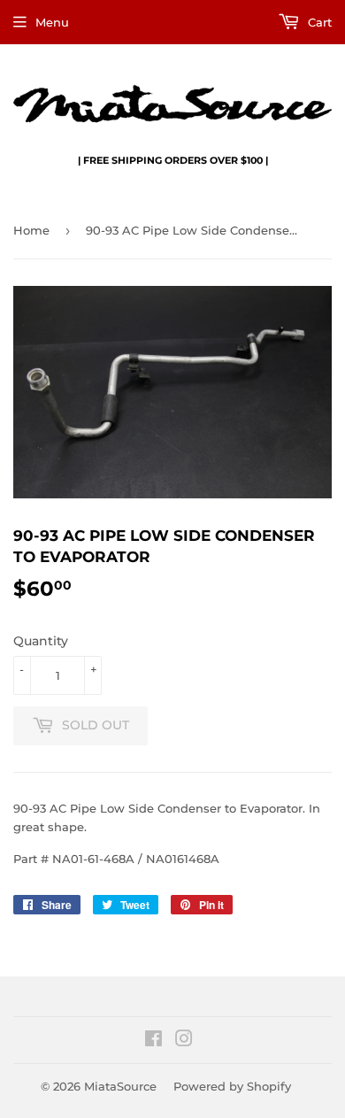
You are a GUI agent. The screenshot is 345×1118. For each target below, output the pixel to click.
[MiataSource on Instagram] (184, 1041)
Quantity (40, 641)
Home (31, 230)
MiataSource (120, 1086)
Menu (52, 22)
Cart (318, 22)
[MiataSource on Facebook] (153, 1041)
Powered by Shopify (232, 1086)
